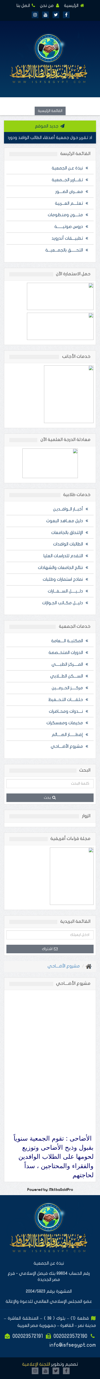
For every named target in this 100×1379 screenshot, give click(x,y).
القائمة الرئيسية (50, 111)
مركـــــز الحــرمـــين (68, 688)
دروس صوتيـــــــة (69, 226)
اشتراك (47, 949)
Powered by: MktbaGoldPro (50, 1190)
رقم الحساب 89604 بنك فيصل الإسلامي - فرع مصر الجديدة (49, 1276)
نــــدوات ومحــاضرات (66, 711)
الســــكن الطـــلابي (67, 676)
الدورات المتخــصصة (66, 652)
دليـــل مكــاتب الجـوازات (63, 603)
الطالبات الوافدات (68, 544)
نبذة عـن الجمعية (68, 168)
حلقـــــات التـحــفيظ (66, 700)
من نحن (47, 5)
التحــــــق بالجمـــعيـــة (64, 250)
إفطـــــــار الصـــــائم (68, 735)
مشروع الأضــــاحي (67, 746)
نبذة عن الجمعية (49, 1263)
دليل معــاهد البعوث (65, 521)
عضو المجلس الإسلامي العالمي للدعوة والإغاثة (49, 1301)
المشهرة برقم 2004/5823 (49, 1291)
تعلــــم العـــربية (69, 203)
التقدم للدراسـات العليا (63, 556)
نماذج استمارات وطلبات (63, 579)
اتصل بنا (24, 5)
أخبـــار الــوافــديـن (68, 509)
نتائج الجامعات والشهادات (61, 567)
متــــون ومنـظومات (66, 215)
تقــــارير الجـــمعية (68, 180)
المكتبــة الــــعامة (67, 641)
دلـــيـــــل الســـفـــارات (66, 591)
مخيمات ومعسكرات (65, 723)
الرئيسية (71, 5)
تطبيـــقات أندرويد (67, 238)
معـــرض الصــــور (69, 191)
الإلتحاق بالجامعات (67, 532)
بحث (48, 798)
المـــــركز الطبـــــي (67, 664)
